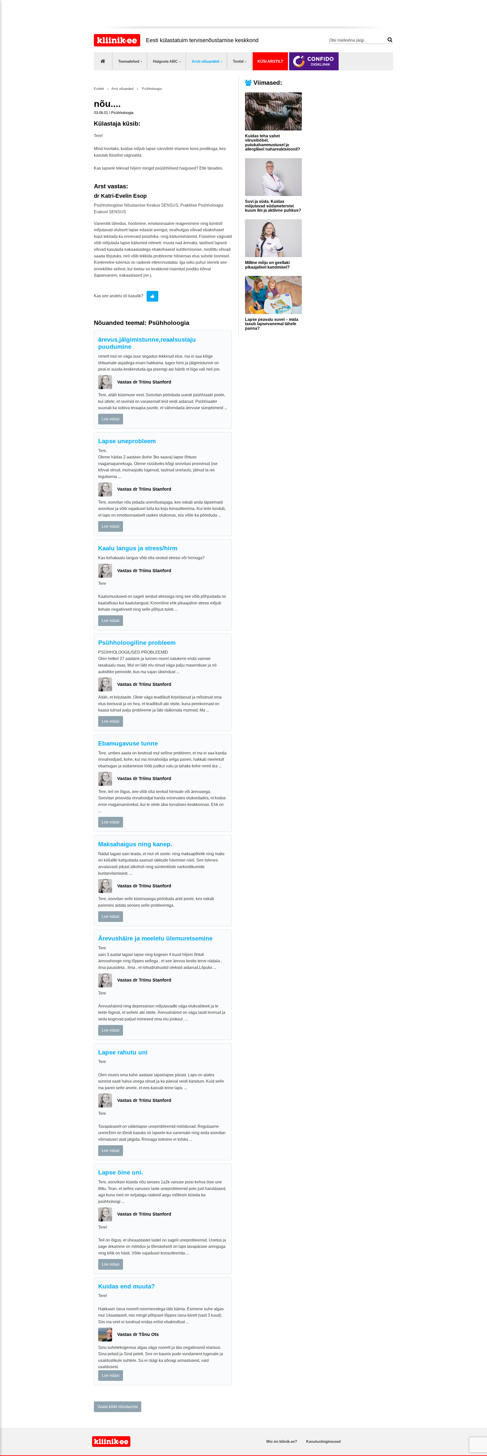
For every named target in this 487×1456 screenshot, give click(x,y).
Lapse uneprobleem (127, 441)
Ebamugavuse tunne (128, 743)
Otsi (390, 40)
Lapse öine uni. (120, 1172)
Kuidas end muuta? (126, 1286)
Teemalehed (128, 61)
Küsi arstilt (270, 61)
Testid (238, 61)
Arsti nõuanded (205, 61)
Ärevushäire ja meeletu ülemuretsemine (155, 938)
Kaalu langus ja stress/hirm (137, 548)
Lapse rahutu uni (123, 1052)
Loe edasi (110, 419)
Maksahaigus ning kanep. (135, 844)
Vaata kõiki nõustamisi (117, 1406)
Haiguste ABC (165, 61)
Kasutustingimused (323, 1441)
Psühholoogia (151, 89)
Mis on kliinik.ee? (281, 1441)
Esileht (99, 89)
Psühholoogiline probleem (137, 642)
